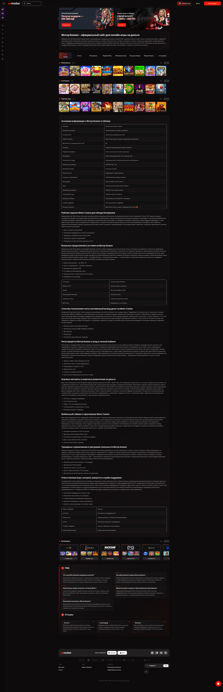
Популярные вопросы (114, 667)
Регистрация (212, 3)
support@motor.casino (114, 670)
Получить (122, 25)
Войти (198, 3)
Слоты (61, 670)
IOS (123, 653)
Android (113, 653)
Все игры (61, 667)
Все (161, 63)
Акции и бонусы (87, 667)
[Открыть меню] (4, 3)
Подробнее (66, 25)
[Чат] (218, 683)
